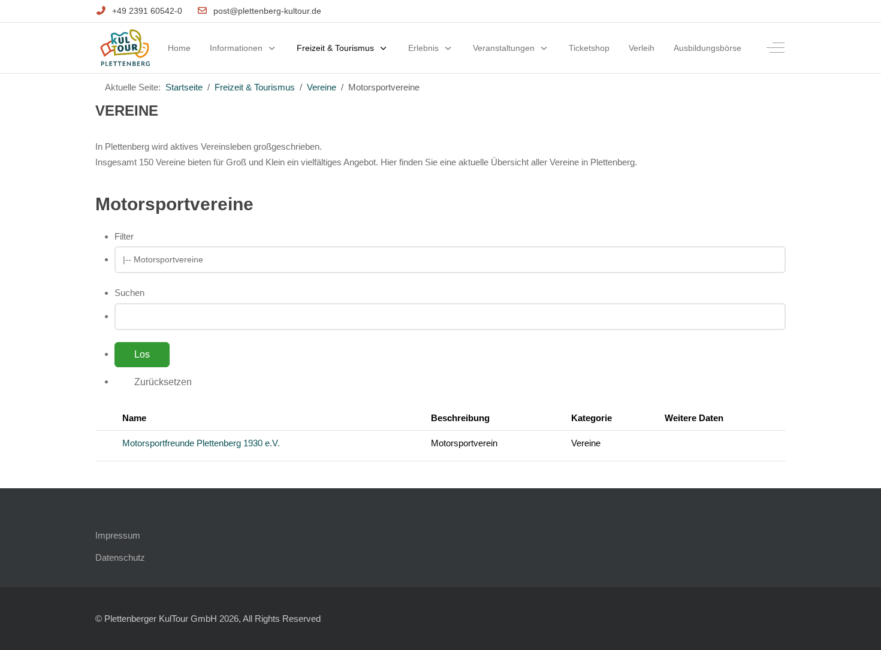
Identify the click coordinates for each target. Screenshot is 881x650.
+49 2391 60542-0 (147, 11)
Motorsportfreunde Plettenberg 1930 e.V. (201, 443)
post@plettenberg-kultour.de (267, 11)
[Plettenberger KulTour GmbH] (125, 48)
